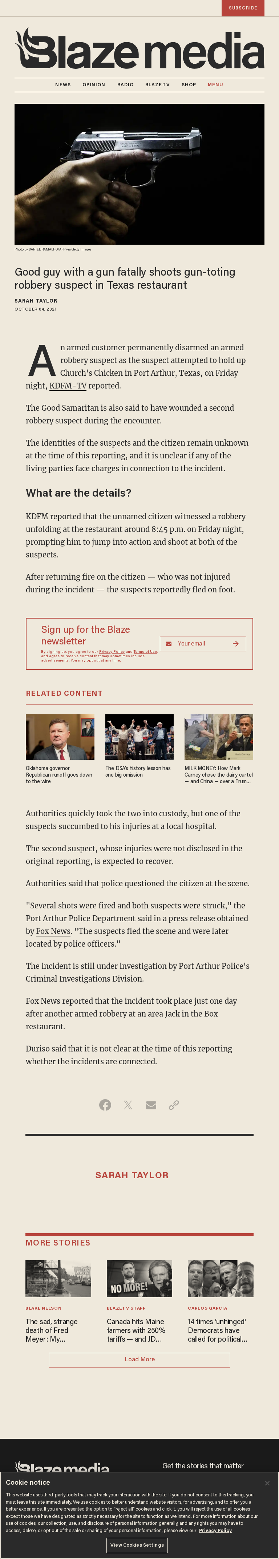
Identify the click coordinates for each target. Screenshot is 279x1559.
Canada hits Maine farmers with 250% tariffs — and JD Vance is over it (136, 1331)
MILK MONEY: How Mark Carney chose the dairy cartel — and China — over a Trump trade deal (218, 775)
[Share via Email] (151, 1105)
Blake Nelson (43, 1308)
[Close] (267, 1483)
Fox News (53, 931)
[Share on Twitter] (128, 1105)
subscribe (243, 8)
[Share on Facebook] (105, 1105)
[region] (139, 1515)
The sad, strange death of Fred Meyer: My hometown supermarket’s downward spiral (51, 1331)
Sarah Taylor (36, 301)
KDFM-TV (67, 385)
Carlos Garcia (207, 1308)
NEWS (62, 85)
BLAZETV (157, 85)
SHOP (189, 85)
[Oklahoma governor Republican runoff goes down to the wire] (60, 736)
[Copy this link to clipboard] (174, 1105)
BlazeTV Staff (126, 1308)
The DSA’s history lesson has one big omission (138, 772)
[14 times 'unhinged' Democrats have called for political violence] (221, 1277)
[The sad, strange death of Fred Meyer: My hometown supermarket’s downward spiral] (58, 1277)
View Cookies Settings (137, 1545)
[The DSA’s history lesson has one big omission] (139, 736)
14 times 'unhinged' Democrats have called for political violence (217, 1331)
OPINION (94, 85)
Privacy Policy (112, 652)
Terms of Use (145, 652)
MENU (215, 85)
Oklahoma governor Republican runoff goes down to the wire (59, 775)
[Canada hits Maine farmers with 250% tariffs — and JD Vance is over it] (140, 1277)
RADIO (125, 85)
